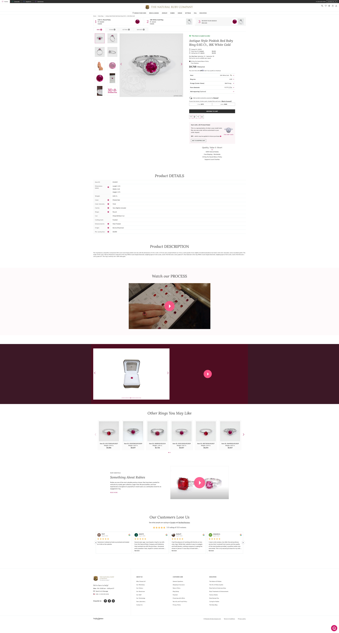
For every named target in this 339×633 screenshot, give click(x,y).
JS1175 (154, 21)
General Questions (178, 581)
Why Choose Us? (141, 581)
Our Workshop (140, 584)
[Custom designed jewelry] (238, 22)
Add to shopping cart (198, 140)
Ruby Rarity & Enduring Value (217, 588)
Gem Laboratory (140, 601)
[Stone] (137, 22)
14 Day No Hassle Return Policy (200, 61)
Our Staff (138, 595)
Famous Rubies (213, 595)
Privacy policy (242, 619)
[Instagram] (113, 601)
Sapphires (28, 1)
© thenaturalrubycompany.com (212, 619)
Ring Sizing (176, 591)
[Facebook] (109, 601)
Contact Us (139, 605)
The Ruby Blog (213, 605)
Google (172, 522)
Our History (139, 588)
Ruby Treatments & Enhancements (218, 591)
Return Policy (176, 588)
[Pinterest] (105, 601)
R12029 (102, 21)
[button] (181, 64)
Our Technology (140, 598)
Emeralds (17, 1)
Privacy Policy (177, 605)
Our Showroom (140, 591)
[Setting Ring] (189, 22)
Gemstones (40, 1)
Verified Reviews (184, 522)
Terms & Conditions (229, 619)
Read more (114, 492)
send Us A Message (102, 591)
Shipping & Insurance (179, 584)
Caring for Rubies (214, 601)
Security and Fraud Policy (180, 601)
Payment (175, 595)
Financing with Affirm (179, 598)
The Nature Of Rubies (215, 581)
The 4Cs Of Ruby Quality (216, 584)
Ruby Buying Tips (214, 598)
